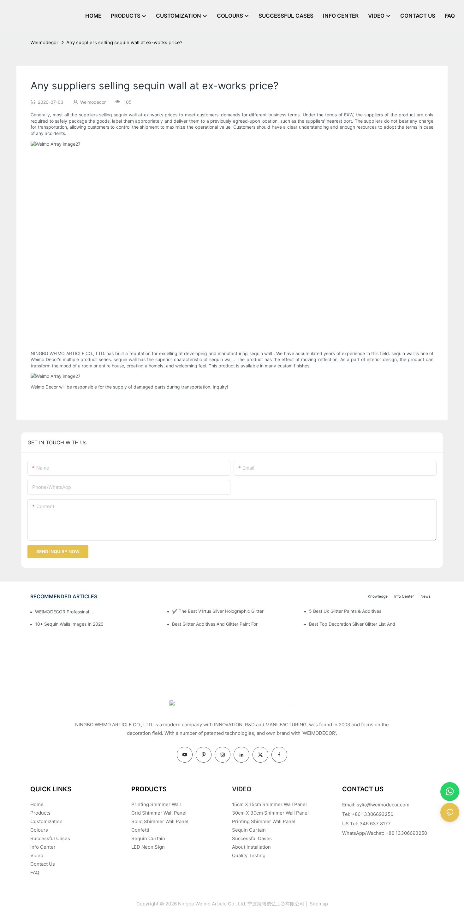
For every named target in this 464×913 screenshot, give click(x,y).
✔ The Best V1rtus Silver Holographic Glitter (218, 611)
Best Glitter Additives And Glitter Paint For (215, 624)
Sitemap (318, 904)
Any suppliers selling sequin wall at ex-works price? (124, 42)
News (425, 596)
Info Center (404, 596)
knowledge (378, 596)
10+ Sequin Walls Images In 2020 (69, 624)
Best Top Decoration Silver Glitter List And (352, 624)
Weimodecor (44, 42)
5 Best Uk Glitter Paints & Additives (345, 611)
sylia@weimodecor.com (383, 805)
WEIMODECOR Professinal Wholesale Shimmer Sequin (65, 611)
